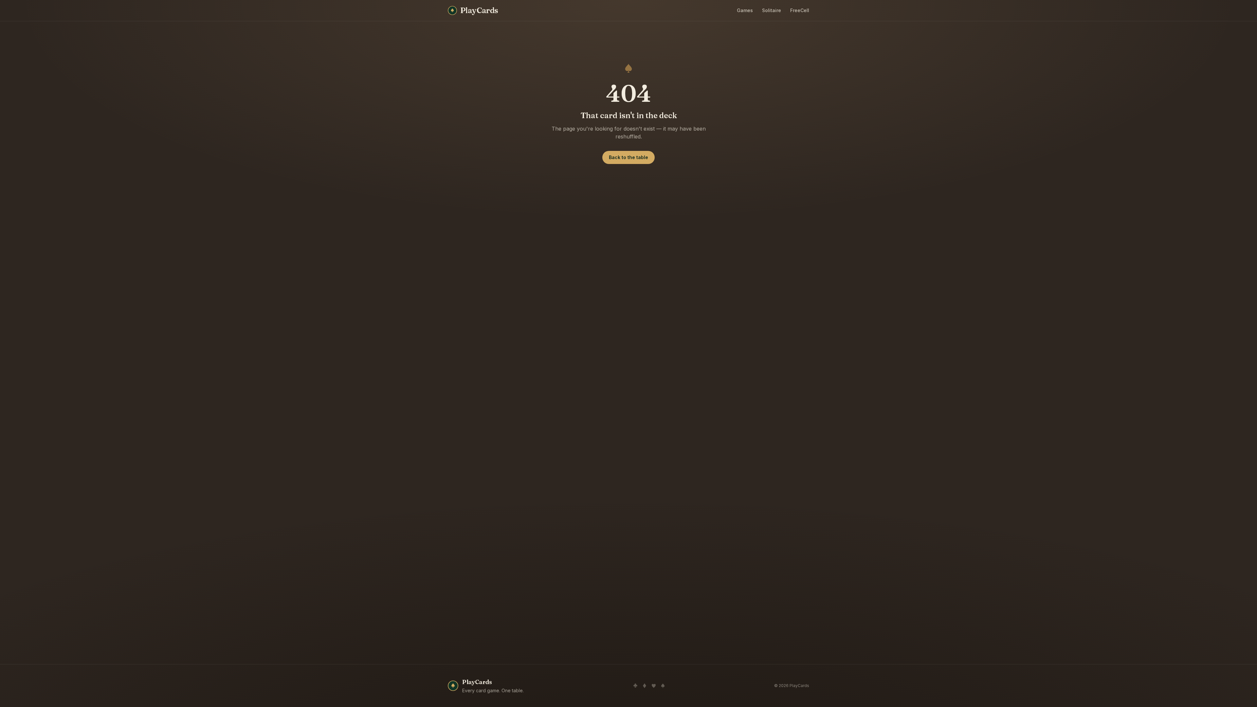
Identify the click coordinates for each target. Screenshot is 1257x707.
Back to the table (628, 157)
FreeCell (799, 10)
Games (745, 10)
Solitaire (771, 10)
